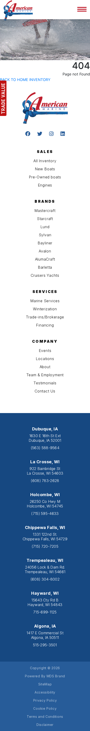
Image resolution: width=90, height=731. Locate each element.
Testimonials (45, 383)
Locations (45, 358)
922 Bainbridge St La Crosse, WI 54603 (45, 471)
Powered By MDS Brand (45, 676)
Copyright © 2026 (45, 668)
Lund (44, 226)
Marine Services (45, 301)
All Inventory (44, 161)
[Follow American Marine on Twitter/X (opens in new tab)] (39, 134)
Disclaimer (45, 725)
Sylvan (45, 235)
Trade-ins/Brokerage (45, 317)
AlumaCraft (45, 259)
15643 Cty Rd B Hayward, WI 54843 (44, 602)
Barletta (45, 267)
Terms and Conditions (45, 717)
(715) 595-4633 (45, 513)
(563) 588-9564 (45, 447)
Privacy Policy (45, 700)
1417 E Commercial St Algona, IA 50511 (45, 635)
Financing (45, 325)
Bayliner (45, 243)
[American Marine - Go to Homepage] (18, 10)
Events (45, 350)
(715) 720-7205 (45, 546)
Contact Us (45, 391)
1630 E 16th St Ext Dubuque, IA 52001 (45, 438)
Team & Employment (45, 375)
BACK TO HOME (14, 79)
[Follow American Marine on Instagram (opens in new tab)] (51, 134)
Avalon (45, 251)
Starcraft (45, 218)
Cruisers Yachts (45, 275)
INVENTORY (40, 79)
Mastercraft (45, 210)
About (45, 366)
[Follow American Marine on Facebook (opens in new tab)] (27, 134)
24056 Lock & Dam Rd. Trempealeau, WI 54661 (45, 569)
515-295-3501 (45, 645)
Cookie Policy (45, 708)
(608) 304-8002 (45, 579)
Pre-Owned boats (45, 177)
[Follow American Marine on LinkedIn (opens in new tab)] (62, 134)
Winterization (45, 309)
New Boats (45, 169)
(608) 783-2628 (45, 480)
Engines (45, 185)
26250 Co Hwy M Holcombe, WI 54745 (45, 503)
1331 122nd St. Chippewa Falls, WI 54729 (45, 536)
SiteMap (45, 684)
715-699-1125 (45, 612)
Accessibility (45, 692)
